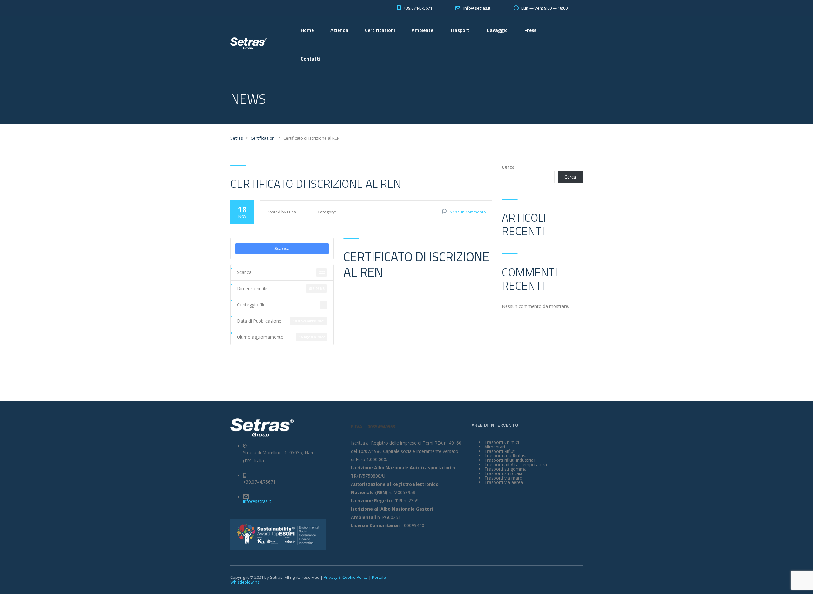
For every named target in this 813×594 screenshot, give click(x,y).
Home (307, 30)
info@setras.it (257, 501)
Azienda (339, 30)
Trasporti (460, 30)
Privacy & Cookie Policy (346, 577)
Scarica (282, 248)
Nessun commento (468, 212)
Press (530, 30)
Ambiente (422, 30)
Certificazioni (380, 30)
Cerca (508, 167)
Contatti (310, 58)
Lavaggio (497, 30)
